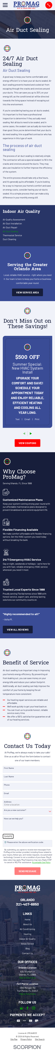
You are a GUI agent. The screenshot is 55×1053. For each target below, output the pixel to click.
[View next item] (31, 433)
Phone (7, 785)
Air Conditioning (27, 929)
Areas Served (27, 943)
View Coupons (27, 443)
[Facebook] (27, 1008)
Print (37, 419)
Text (17, 419)
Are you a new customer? (15, 810)
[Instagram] (33, 1008)
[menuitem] (27, 220)
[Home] (26, 5)
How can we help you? (13, 818)
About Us (27, 924)
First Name (9, 768)
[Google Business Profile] (21, 1008)
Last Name (9, 776)
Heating (27, 934)
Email (27, 419)
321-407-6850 (27, 904)
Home (27, 919)
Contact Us (27, 953)
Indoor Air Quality (27, 939)
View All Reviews (18, 629)
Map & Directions (27, 977)
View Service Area (27, 292)
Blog (27, 948)
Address (7, 802)
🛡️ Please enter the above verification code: (24, 842)
